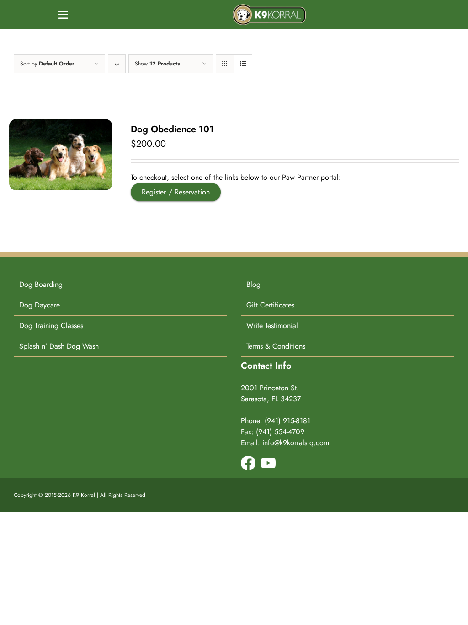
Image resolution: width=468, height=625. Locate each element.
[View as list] (243, 64)
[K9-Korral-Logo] (269, 7)
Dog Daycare (39, 305)
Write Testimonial (272, 325)
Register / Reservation (176, 192)
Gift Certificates (270, 305)
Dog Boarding (41, 284)
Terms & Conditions (275, 346)
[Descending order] (117, 63)
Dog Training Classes (51, 325)
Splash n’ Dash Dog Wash (59, 346)
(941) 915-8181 (287, 420)
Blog (253, 284)
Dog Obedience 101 (172, 129)
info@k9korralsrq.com (295, 442)
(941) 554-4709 (280, 431)
